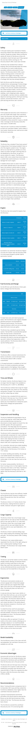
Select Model (10, 7)
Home (5, 7)
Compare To (15, 7)
